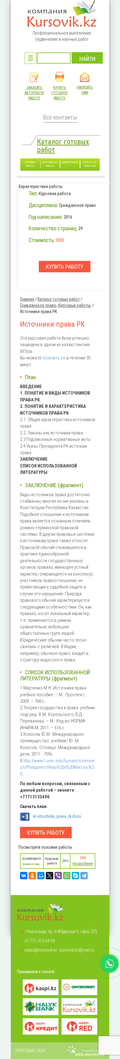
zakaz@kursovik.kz (40, 950)
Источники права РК (31, 858)
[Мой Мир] (41, 875)
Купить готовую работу (59, 93)
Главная (27, 299)
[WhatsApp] (66, 875)
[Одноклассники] (32, 875)
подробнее (83, 863)
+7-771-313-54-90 (39, 940)
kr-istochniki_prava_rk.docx (57, 816)
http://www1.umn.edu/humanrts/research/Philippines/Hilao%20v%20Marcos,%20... (57, 767)
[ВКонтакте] (23, 875)
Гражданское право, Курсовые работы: (55, 305)
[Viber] (58, 875)
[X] (49, 875)
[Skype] (75, 875)
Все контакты (60, 117)
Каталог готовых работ (63, 145)
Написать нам (85, 90)
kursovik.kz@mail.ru (77, 950)
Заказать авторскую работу (34, 93)
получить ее (54, 358)
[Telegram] (84, 875)
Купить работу (46, 832)
